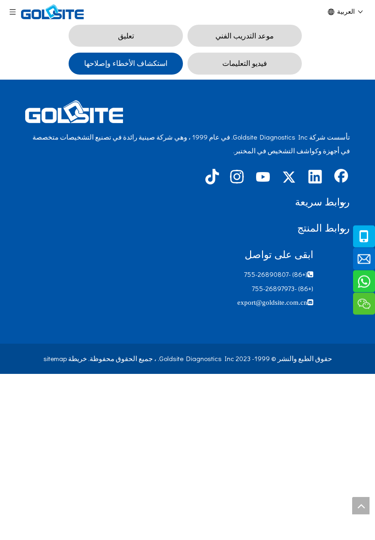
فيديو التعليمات (244, 63)
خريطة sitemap (65, 358)
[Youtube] (263, 178)
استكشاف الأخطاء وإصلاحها (125, 63)
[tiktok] (211, 178)
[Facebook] (341, 178)
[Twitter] (289, 178)
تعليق (126, 35)
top (361, 505)
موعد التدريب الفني (244, 35)
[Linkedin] (315, 178)
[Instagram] (237, 178)
